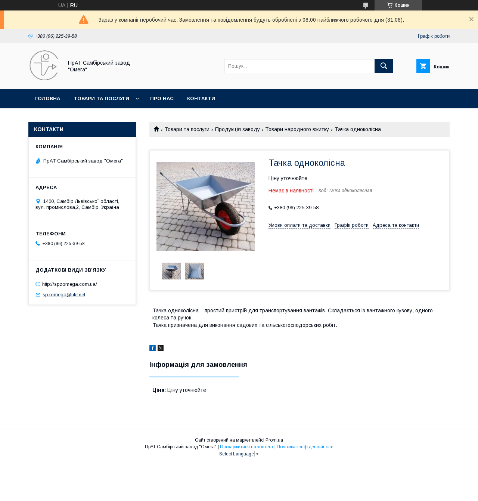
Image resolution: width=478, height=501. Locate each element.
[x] (161, 349)
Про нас (162, 98)
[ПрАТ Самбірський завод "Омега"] (43, 79)
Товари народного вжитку (297, 129)
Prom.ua (274, 440)
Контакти (201, 98)
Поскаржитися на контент (246, 446)
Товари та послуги (101, 98)
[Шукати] (384, 66)
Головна (47, 98)
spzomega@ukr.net (64, 294)
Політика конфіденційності (305, 446)
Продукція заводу (237, 129)
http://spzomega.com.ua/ (69, 284)
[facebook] (152, 349)
